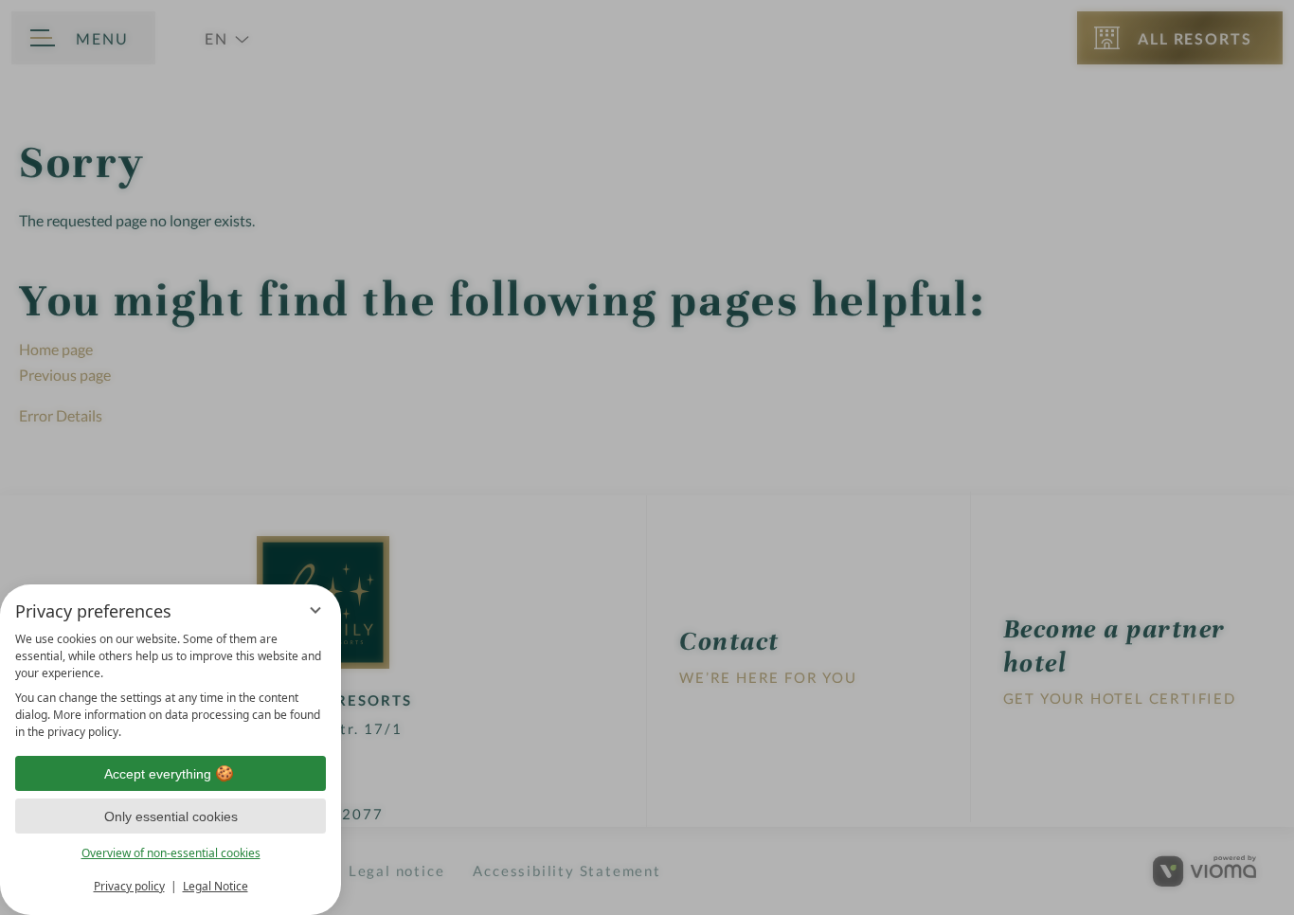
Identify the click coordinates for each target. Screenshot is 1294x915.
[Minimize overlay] (315, 610)
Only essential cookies (171, 816)
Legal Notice (215, 886)
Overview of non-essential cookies (171, 853)
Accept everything (157, 773)
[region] (170, 686)
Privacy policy (129, 886)
